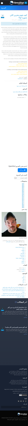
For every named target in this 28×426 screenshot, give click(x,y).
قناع (23, 279)
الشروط (13, 419)
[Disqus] (14, 115)
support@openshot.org (17, 391)
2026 (23, 183)
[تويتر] (23, 401)
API (23, 276)
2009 (23, 205)
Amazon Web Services (20, 247)
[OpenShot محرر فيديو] (22, 413)
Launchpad (22, 255)
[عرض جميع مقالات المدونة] (16, 302)
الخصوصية (16, 419)
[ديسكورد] (21, 401)
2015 (23, 198)
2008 (23, 207)
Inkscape (22, 253)
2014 (23, 199)
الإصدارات (22, 269)
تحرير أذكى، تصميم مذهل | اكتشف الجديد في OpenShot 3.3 (13, 293)
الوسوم (24, 273)
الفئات (25, 265)
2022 (23, 189)
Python (23, 261)
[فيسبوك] (26, 401)
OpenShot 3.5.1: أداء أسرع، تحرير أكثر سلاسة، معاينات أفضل (13, 287)
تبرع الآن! (21, 170)
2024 (23, 186)
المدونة (3, 8)
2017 (23, 195)
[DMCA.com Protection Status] (23, 395)
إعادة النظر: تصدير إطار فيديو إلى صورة (20, 91)
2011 (23, 203)
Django (23, 250)
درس (23, 282)
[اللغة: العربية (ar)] (2, 3)
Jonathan (20, 19)
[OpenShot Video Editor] (16, 2)
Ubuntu (22, 262)
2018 (23, 194)
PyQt (23, 259)
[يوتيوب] (19, 401)
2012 (23, 202)
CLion (23, 248)
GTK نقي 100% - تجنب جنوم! (22, 86)
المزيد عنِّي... (8, 241)
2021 (23, 190)
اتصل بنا (25, 387)
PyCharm (22, 256)
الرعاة (25, 404)
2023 (23, 187)
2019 (23, 192)
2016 (23, 196)
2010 (23, 204)
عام (23, 268)
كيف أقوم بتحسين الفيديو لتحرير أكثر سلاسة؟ (16, 327)
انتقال (23, 280)
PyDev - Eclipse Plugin (20, 258)
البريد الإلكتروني (22, 393)
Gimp (23, 252)
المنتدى (18, 393)
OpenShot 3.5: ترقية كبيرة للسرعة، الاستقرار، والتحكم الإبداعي (13, 289)
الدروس (23, 271)
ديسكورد (14, 393)
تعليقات (23, 277)
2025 (23, 185)
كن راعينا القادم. (23, 407)
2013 (23, 200)
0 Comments (20, 78)
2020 (23, 191)
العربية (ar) (9, 419)
